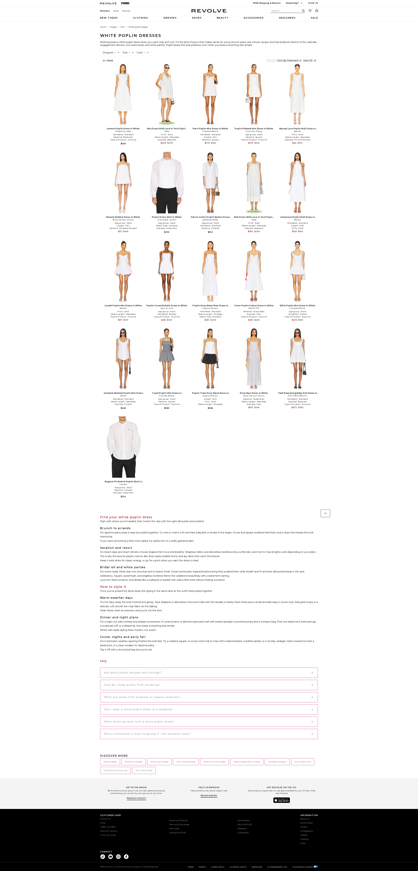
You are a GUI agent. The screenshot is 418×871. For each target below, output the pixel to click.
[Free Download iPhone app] (281, 802)
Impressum (257, 867)
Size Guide (174, 828)
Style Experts (244, 820)
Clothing (140, 17)
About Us (304, 818)
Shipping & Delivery (178, 820)
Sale (314, 17)
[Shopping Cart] (316, 11)
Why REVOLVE (245, 824)
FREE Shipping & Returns (267, 3)
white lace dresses (159, 761)
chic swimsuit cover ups (115, 770)
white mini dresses (133, 761)
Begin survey (209, 795)
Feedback (242, 828)
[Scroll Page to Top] (325, 513)
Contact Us (105, 818)
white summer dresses (214, 761)
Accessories (254, 17)
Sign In (313, 3)
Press (302, 843)
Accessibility (243, 832)
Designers (287, 17)
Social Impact (306, 823)
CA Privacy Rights (238, 867)
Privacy (202, 867)
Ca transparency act (277, 867)
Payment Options (108, 831)
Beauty (126, 11)
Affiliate (303, 835)
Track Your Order (108, 835)
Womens (105, 11)
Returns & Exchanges (179, 824)
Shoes (197, 17)
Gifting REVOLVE (177, 832)
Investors (304, 839)
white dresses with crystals (247, 761)
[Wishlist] (310, 11)
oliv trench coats (144, 770)
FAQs (102, 823)
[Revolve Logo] (209, 12)
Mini (123, 27)
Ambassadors (306, 831)
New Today (109, 17)
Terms (190, 867)
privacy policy (136, 798)
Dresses (170, 17)
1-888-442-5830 (108, 827)
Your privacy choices (303, 867)
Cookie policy (218, 867)
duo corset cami (303, 761)
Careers (303, 827)
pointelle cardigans (277, 761)
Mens (116, 11)
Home (103, 27)
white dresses (110, 761)
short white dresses (186, 761)
